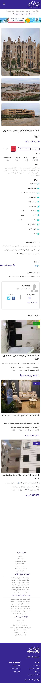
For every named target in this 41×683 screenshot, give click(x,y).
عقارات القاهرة (20, 559)
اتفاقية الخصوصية (34, 675)
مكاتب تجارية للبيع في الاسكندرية (20, 609)
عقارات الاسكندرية (20, 561)
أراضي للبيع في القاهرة (20, 592)
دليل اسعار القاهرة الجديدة (20, 625)
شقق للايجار (20, 623)
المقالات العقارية (34, 669)
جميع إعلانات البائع (32, 302)
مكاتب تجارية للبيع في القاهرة (20, 587)
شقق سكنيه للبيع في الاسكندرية (20, 599)
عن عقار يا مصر (15, 669)
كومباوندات (36, 665)
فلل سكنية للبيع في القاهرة (20, 582)
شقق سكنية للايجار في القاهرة (20, 580)
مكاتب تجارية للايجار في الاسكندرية (20, 611)
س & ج (37, 672)
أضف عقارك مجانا (14, 662)
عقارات (37, 662)
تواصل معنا (16, 672)
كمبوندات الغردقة (20, 566)
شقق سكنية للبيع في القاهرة (20, 578)
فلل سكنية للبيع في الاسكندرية (20, 604)
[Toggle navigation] (4, 4)
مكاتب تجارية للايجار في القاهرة (20, 590)
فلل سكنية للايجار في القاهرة (20, 585)
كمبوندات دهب (20, 571)
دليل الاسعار (16, 665)
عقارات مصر (20, 556)
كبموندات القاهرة (20, 563)
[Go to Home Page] (38, 11)
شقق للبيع (20, 620)
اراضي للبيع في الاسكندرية (20, 613)
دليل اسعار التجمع (20, 635)
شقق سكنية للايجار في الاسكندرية (20, 601)
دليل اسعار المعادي (20, 632)
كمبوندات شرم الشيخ (20, 568)
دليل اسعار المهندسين (20, 630)
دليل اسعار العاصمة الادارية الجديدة (20, 627)
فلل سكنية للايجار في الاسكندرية (20, 606)
